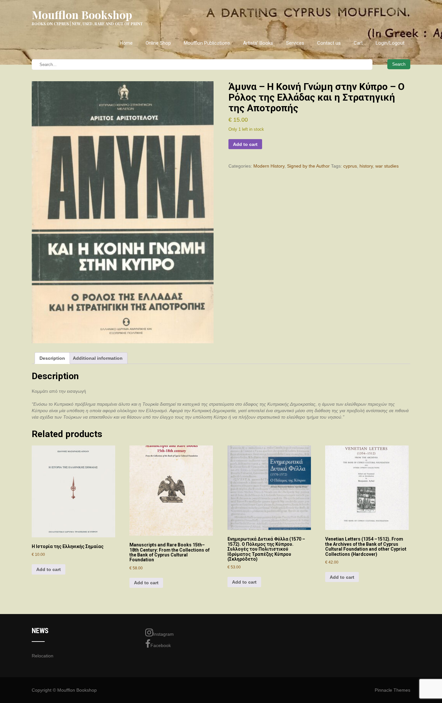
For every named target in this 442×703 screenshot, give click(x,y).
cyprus (350, 166)
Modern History (268, 166)
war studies (387, 166)
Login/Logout (390, 43)
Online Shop (158, 43)
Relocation (42, 655)
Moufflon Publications (207, 43)
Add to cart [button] (48, 569)
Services (295, 43)
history (366, 166)
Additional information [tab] (98, 358)
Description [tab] (52, 358)
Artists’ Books (258, 43)
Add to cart (245, 144)
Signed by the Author (308, 166)
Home (126, 43)
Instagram (163, 634)
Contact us (329, 43)
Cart (358, 43)
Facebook (160, 645)
